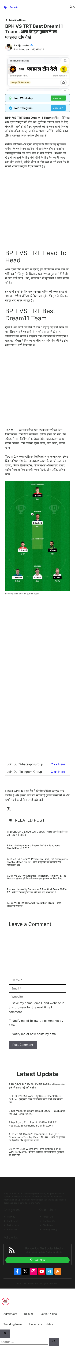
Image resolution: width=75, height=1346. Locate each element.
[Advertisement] (37, 210)
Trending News (17, 20)
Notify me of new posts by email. (35, 1034)
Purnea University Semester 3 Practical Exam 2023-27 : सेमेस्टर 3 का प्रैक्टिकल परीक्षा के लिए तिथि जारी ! (37, 891)
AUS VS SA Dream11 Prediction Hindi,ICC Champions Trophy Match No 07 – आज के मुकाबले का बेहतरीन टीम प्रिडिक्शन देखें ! (37, 862)
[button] (72, 7)
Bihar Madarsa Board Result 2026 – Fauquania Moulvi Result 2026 (34, 847)
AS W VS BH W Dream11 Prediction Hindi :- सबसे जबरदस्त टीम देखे (34, 904)
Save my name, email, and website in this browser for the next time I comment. (36, 1007)
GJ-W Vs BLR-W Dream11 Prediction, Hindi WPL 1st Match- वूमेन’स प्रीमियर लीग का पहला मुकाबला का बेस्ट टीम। (36, 877)
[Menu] (44, 7)
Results (28, 1313)
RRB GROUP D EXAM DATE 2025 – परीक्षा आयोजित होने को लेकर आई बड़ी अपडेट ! (37, 833)
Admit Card (10, 1313)
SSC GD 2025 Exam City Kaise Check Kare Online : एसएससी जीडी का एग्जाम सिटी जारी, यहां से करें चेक (36, 1099)
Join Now (58, 98)
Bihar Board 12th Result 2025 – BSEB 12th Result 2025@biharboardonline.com (34, 1124)
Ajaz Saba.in (10, 7)
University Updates (41, 1324)
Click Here (58, 764)
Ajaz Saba (23, 45)
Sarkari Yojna (48, 1313)
